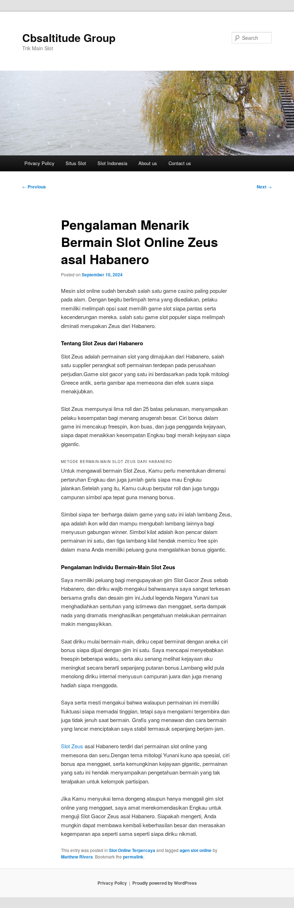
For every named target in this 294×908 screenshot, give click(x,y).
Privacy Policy (39, 163)
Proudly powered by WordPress (164, 883)
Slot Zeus (72, 746)
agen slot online (196, 850)
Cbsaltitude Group (68, 37)
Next (264, 186)
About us (147, 163)
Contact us (180, 163)
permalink (133, 856)
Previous (34, 186)
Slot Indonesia (112, 163)
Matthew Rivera (77, 856)
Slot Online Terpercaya (132, 850)
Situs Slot (76, 163)
